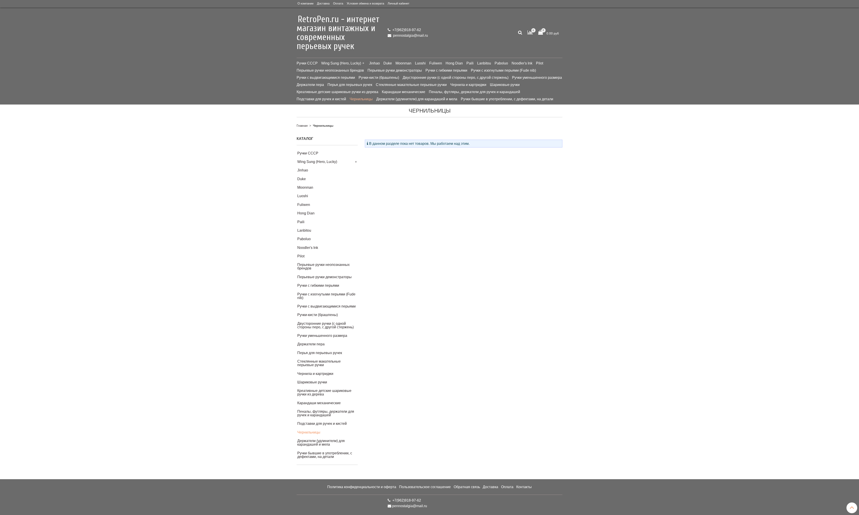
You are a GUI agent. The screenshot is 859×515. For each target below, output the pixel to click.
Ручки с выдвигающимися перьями (326, 77)
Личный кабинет (398, 3)
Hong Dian (454, 63)
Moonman (403, 63)
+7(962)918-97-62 (406, 30)
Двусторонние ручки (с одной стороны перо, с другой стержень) (455, 77)
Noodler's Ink (522, 63)
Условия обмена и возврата (365, 3)
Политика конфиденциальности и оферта (361, 487)
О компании (305, 3)
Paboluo (501, 63)
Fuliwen (435, 63)
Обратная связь (467, 487)
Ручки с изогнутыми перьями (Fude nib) (503, 70)
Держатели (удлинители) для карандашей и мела (416, 99)
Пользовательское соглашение (425, 487)
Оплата (338, 3)
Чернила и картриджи (468, 85)
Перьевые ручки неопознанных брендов (330, 70)
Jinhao (374, 63)
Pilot (539, 63)
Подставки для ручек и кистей (321, 99)
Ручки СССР (307, 63)
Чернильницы (361, 99)
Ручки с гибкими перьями (446, 70)
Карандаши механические (403, 92)
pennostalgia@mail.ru (410, 35)
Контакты (524, 487)
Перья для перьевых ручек (349, 85)
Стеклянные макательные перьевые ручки (411, 85)
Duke (387, 63)
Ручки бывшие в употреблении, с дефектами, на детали (507, 99)
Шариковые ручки (505, 85)
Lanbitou (484, 63)
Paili (470, 63)
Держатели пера (310, 85)
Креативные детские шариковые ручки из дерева (337, 92)
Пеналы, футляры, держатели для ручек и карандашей (474, 92)
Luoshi (420, 63)
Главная (302, 125)
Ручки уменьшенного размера (537, 77)
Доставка (323, 3)
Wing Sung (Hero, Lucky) (341, 63)
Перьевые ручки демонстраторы (395, 70)
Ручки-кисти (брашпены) (379, 77)
